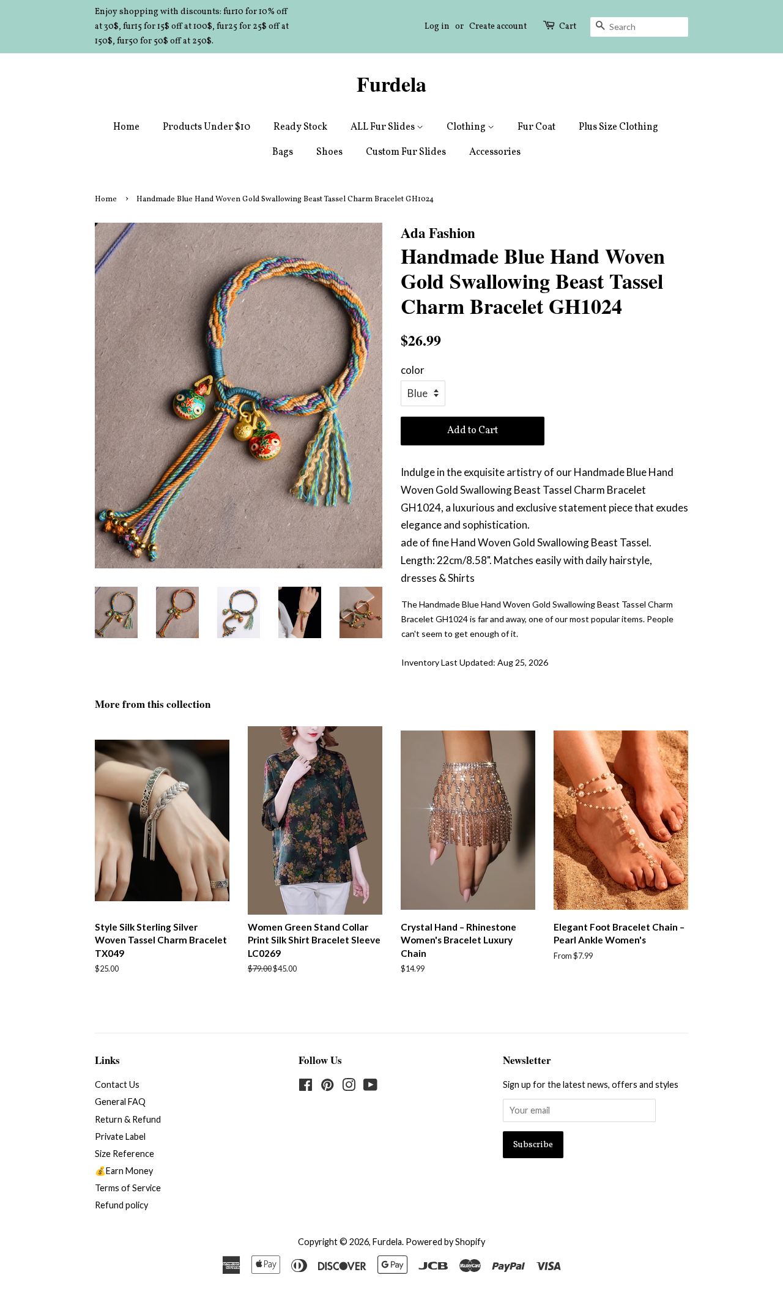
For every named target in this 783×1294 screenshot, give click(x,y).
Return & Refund (128, 1119)
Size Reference (124, 1153)
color (413, 369)
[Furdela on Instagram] (348, 1087)
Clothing (467, 127)
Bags (282, 152)
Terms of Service (128, 1188)
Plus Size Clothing (618, 127)
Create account (498, 26)
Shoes (329, 152)
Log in (437, 26)
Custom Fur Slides (406, 152)
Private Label (120, 1136)
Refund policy (121, 1205)
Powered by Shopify (445, 1241)
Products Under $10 (206, 127)
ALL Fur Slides (384, 127)
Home (126, 127)
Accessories (495, 152)
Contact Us (117, 1084)
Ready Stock (300, 127)
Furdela (391, 84)
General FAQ (120, 1101)
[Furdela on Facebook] (306, 1087)
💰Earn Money (124, 1171)
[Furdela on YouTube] (370, 1087)
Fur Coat (536, 127)
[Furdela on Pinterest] (327, 1087)
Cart (567, 26)
